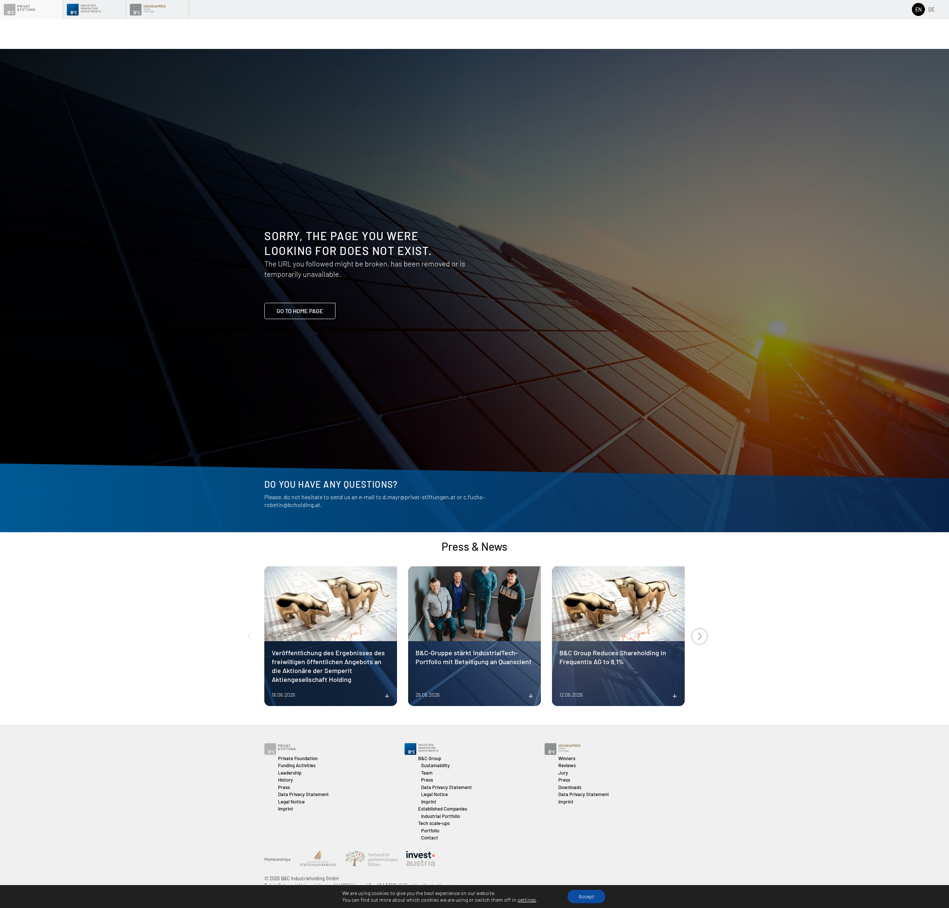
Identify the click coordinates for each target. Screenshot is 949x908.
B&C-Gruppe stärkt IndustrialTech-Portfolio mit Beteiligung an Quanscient (474, 657)
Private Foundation (298, 758)
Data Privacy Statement (303, 794)
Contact (429, 838)
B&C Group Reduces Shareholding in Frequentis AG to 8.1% (612, 657)
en (918, 9)
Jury (563, 773)
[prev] (249, 636)
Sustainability (435, 765)
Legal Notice (291, 802)
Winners (566, 758)
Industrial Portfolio (440, 816)
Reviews (567, 765)
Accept (586, 896)
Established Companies (442, 809)
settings (527, 900)
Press (284, 787)
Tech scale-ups (434, 823)
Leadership (289, 773)
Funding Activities (296, 765)
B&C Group (429, 758)
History (285, 780)
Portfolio (430, 831)
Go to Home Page (300, 310)
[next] (699, 636)
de (931, 9)
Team (427, 773)
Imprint (285, 809)
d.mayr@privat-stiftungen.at (419, 496)
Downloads (569, 787)
